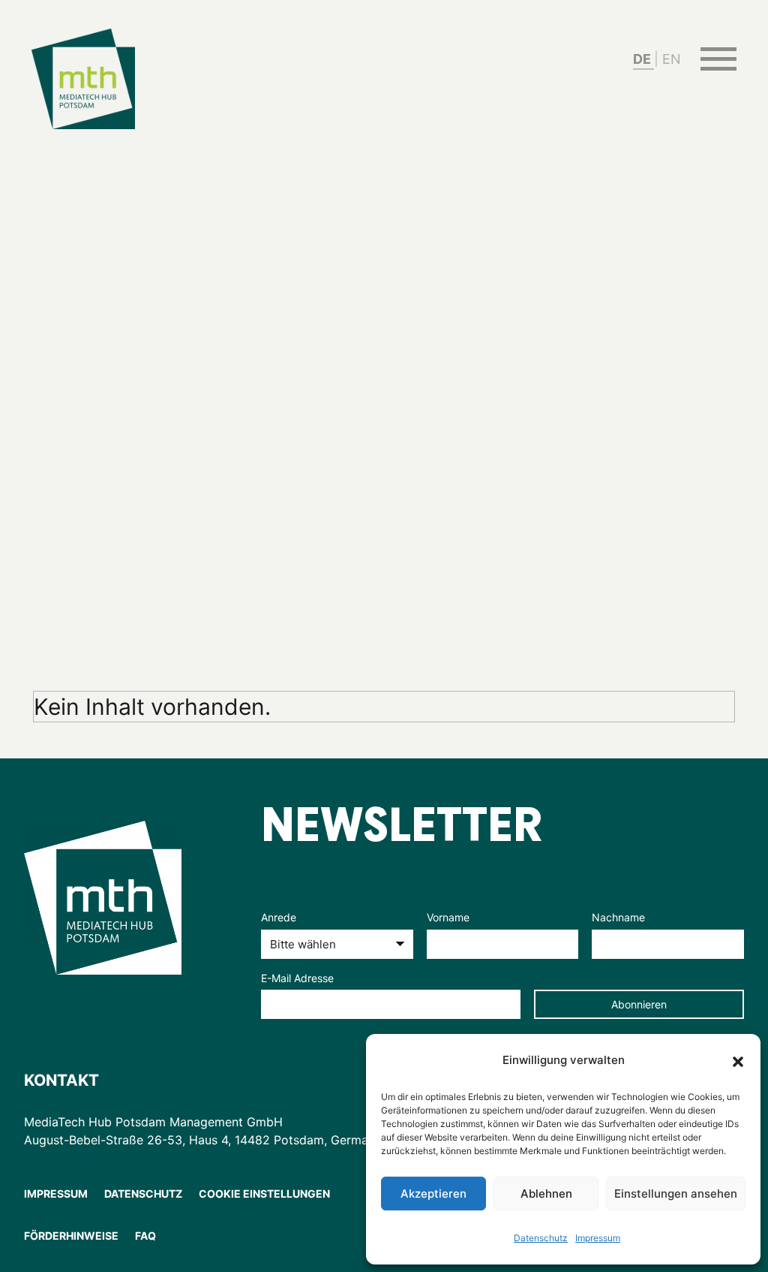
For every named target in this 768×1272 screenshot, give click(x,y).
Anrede (278, 917)
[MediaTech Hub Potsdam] (123, 897)
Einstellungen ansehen (675, 1193)
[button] (738, 1060)
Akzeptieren (433, 1193)
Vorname (448, 917)
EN (671, 59)
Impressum (597, 1237)
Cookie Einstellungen (264, 1193)
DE (643, 59)
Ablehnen (546, 1193)
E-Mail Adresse (297, 978)
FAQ (145, 1235)
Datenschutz (541, 1237)
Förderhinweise (71, 1235)
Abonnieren (639, 1004)
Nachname (618, 917)
